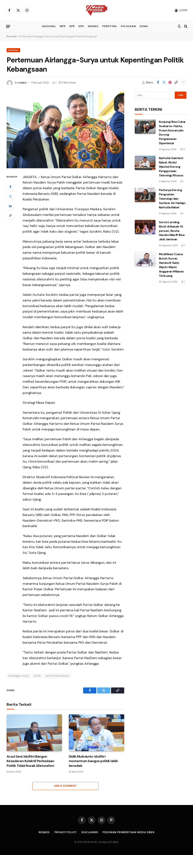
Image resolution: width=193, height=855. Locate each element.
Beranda (12, 36)
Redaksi (44, 832)
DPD (81, 26)
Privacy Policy (65, 832)
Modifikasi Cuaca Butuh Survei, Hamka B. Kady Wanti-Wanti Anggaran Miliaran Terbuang (171, 265)
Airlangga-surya (18, 675)
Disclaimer (89, 832)
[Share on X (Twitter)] (164, 83)
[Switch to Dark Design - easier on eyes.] (179, 26)
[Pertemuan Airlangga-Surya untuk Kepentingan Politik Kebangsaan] (65, 130)
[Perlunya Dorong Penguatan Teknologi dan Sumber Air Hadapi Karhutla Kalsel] (145, 195)
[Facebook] (10, 186)
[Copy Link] (176, 83)
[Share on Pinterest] (170, 83)
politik (37, 675)
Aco (115, 842)
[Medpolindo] (96, 10)
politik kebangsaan (57, 675)
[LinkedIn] (10, 206)
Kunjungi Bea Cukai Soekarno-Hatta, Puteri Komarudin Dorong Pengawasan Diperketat (172, 132)
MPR (62, 26)
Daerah (93, 26)
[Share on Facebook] (158, 83)
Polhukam (128, 26)
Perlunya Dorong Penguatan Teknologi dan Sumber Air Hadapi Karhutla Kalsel (172, 198)
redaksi (22, 82)
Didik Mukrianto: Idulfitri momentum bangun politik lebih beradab (93, 761)
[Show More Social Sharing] (183, 83)
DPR (72, 26)
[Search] (185, 26)
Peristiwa (109, 26)
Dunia (144, 26)
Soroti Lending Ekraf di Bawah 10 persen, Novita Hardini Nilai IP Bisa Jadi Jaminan (172, 230)
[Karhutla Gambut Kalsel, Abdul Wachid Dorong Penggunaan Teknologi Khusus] (145, 163)
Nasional (49, 26)
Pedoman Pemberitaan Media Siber (128, 832)
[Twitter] (10, 196)
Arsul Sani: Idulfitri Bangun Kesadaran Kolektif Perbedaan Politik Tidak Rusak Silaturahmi (30, 761)
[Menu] (8, 26)
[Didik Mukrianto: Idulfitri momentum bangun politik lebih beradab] (96, 732)
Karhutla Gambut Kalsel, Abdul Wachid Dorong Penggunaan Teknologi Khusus (171, 166)
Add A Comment (65, 785)
